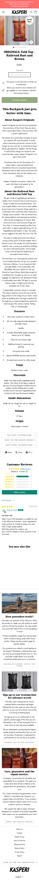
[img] (7, 506)
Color (19, 70)
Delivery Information (19, 435)
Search (19, 856)
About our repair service (19, 822)
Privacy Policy (19, 852)
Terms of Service (19, 840)
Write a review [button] (19, 492)
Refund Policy (19, 848)
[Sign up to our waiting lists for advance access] (19, 681)
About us (19, 829)
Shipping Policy (19, 844)
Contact (19, 833)
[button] (10, 476)
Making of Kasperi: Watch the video (19, 665)
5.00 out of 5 (25, 469)
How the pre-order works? (19, 440)
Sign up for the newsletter (18, 862)
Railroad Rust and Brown (19, 74)
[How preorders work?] (19, 603)
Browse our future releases (19, 742)
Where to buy (19, 837)
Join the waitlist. (19, 100)
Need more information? (19, 445)
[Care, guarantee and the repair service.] (19, 758)
